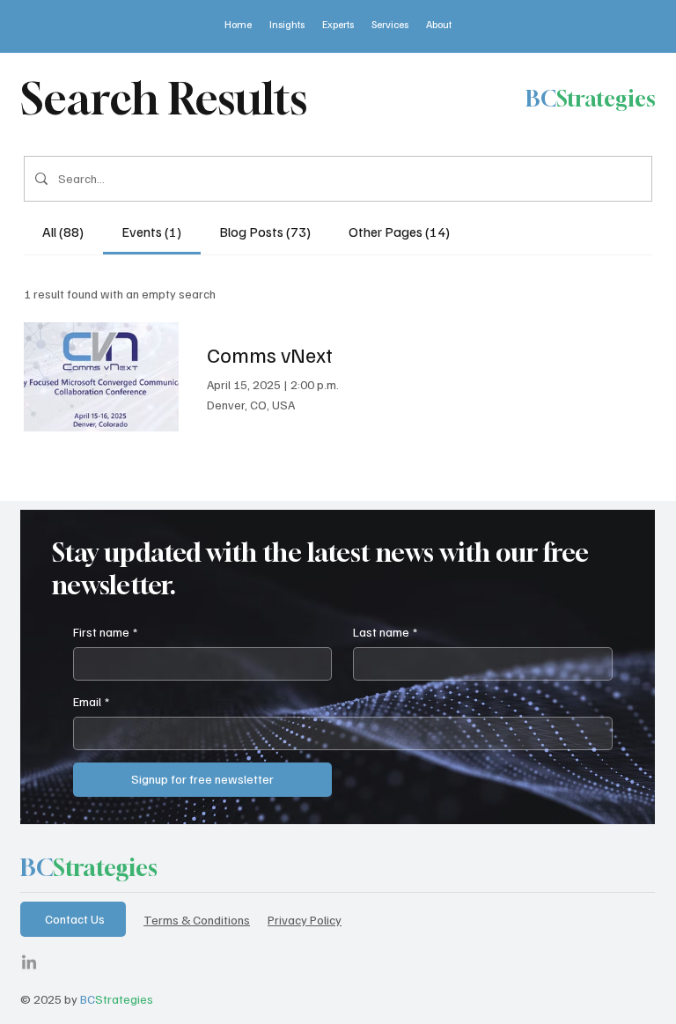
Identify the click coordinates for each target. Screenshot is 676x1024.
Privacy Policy (305, 919)
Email (91, 701)
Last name (385, 631)
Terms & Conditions (196, 919)
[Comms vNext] (101, 376)
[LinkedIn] (29, 963)
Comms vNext (270, 354)
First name (105, 631)
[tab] (63, 231)
